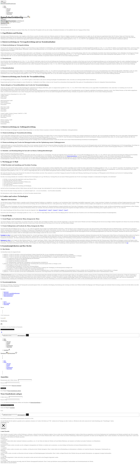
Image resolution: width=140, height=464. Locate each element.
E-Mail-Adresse (5, 397)
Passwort (3, 382)
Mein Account (7, 303)
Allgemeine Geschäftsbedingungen (12, 293)
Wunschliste (9, 14)
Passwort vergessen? (16, 385)
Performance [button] (3, 442)
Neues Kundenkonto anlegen (14, 390)
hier (134, 237)
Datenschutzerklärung (72, 156)
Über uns (8, 8)
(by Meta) (5, 235)
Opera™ (66, 210)
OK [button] (8, 422)
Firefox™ (61, 210)
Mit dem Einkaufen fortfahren (7, 329)
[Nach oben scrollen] (1, 332)
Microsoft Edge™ (43, 210)
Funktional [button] (3, 438)
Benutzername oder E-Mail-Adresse (9, 380)
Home (5, 7)
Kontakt (8, 10)
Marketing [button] (3, 450)
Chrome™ (55, 210)
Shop (5, 6)
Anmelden (3, 388)
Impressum (6, 292)
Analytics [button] (3, 446)
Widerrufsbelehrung (8, 296)
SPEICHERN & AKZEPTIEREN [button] (9, 462)
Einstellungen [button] (4, 422)
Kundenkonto (9, 12)
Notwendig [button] (3, 458)
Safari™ (50, 210)
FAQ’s (7, 11)
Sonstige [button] (3, 454)
